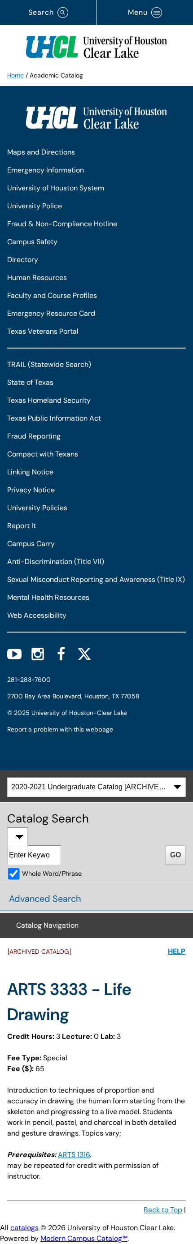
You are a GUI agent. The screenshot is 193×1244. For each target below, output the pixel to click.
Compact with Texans (42, 454)
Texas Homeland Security (49, 400)
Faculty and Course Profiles (52, 295)
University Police (34, 206)
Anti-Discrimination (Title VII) (55, 561)
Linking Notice (30, 472)
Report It (21, 525)
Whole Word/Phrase (52, 874)
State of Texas (30, 382)
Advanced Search (45, 898)
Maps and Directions (41, 152)
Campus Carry (31, 543)
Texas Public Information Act (54, 418)
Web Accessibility (36, 615)
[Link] (96, 44)
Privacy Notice (31, 490)
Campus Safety (32, 241)
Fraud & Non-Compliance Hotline (62, 223)
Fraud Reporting (34, 436)
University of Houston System (55, 188)
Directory (22, 259)
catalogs (24, 1227)
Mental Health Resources (48, 597)
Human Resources (37, 277)
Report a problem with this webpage (60, 729)
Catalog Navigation (47, 925)
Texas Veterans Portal (43, 331)
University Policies (37, 507)
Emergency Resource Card (51, 313)
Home (15, 75)
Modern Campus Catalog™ (83, 1238)
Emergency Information (45, 170)
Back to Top (163, 1209)
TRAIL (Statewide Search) (49, 364)
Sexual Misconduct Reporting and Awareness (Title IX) (96, 579)
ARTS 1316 (74, 1154)
